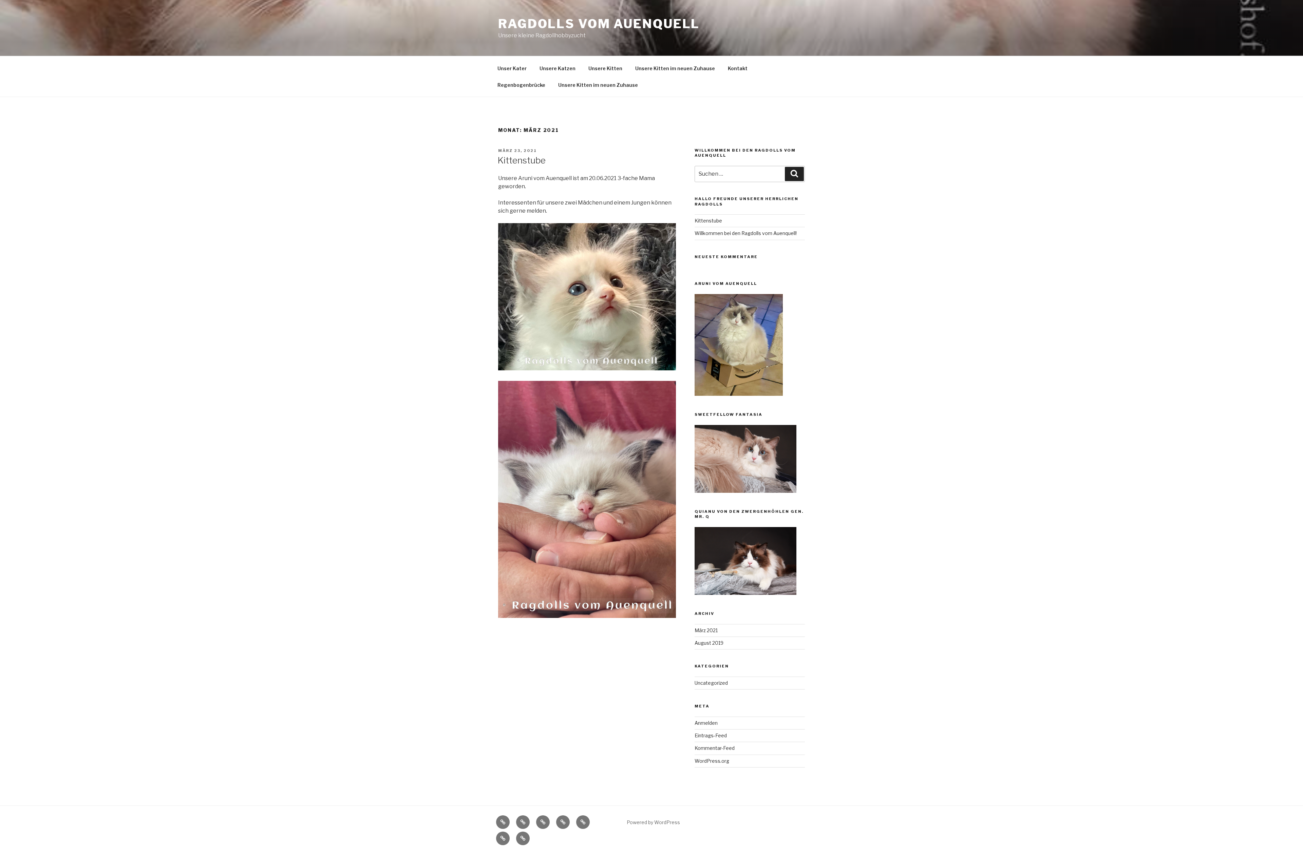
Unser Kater (512, 68)
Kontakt (738, 68)
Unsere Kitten (605, 68)
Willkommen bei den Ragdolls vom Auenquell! (746, 233)
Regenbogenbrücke (521, 85)
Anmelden (706, 723)
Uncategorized (711, 683)
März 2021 (706, 630)
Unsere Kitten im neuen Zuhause (675, 68)
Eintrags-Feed (711, 735)
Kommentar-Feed (715, 748)
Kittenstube (521, 160)
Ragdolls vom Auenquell (599, 23)
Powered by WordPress (653, 822)
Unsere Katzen (557, 68)
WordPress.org (712, 761)
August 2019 (709, 643)
